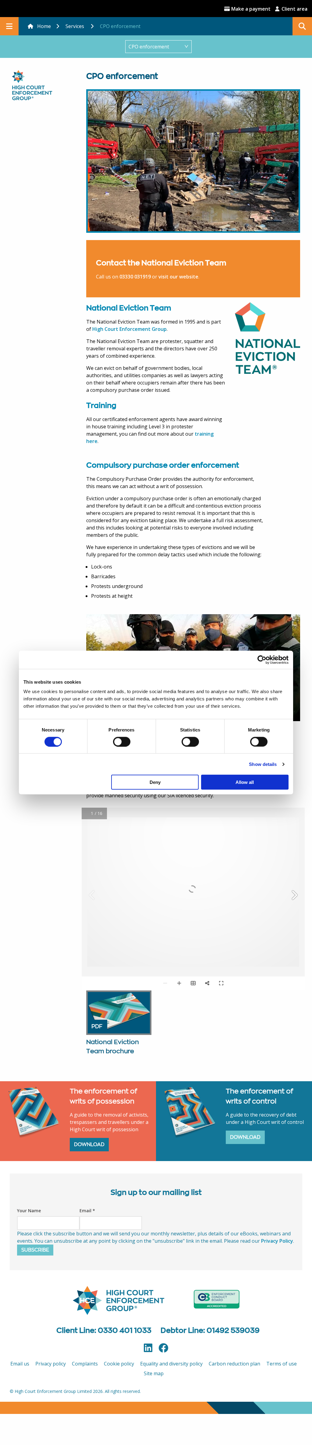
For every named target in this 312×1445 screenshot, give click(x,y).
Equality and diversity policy (171, 1363)
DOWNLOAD (89, 1144)
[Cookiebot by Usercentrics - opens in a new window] (262, 659)
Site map (154, 1373)
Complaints (85, 1363)
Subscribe (35, 1249)
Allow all (245, 782)
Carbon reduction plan (234, 1363)
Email (87, 1210)
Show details (263, 764)
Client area (293, 8)
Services (74, 26)
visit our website (178, 276)
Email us (19, 1363)
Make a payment (250, 8)
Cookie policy (119, 1363)
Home (44, 26)
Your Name (29, 1210)
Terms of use (281, 1363)
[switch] (121, 741)
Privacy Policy (277, 1241)
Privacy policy (50, 1363)
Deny (155, 782)
